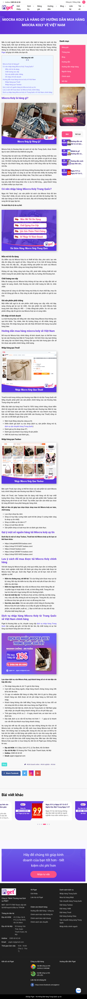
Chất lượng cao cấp (12, 72)
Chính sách (66, 76)
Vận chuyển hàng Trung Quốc (71, 901)
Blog (62, 6)
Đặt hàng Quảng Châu (68, 916)
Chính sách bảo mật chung (41, 918)
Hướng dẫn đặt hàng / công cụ (42, 911)
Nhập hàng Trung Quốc (68, 894)
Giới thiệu (19, 7)
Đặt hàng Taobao (66, 905)
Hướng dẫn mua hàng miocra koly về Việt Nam (19, 79)
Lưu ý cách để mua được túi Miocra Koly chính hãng (21, 90)
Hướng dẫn (50, 7)
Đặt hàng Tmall (65, 912)
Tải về (79, 7)
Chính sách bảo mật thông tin (42, 914)
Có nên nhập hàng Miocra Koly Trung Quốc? (18, 67)
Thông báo (66, 52)
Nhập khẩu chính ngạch (68, 926)
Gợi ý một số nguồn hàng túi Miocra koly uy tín (19, 87)
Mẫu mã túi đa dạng (12, 69)
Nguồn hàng (66, 71)
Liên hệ (71, 7)
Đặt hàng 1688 (65, 909)
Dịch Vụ (29, 7)
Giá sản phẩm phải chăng (14, 74)
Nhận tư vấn (43, 874)
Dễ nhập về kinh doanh (13, 77)
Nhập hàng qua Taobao (13, 85)
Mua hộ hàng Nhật (67, 897)
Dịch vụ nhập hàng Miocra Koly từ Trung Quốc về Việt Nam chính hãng (27, 92)
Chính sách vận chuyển (39, 922)
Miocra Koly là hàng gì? (11, 64)
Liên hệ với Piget (37, 897)
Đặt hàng (70, 120)
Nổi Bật (64, 81)
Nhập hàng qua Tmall (12, 82)
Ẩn (27, 60)
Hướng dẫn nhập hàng (70, 67)
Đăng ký (69, 2)
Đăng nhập (76, 2)
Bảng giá (39, 7)
